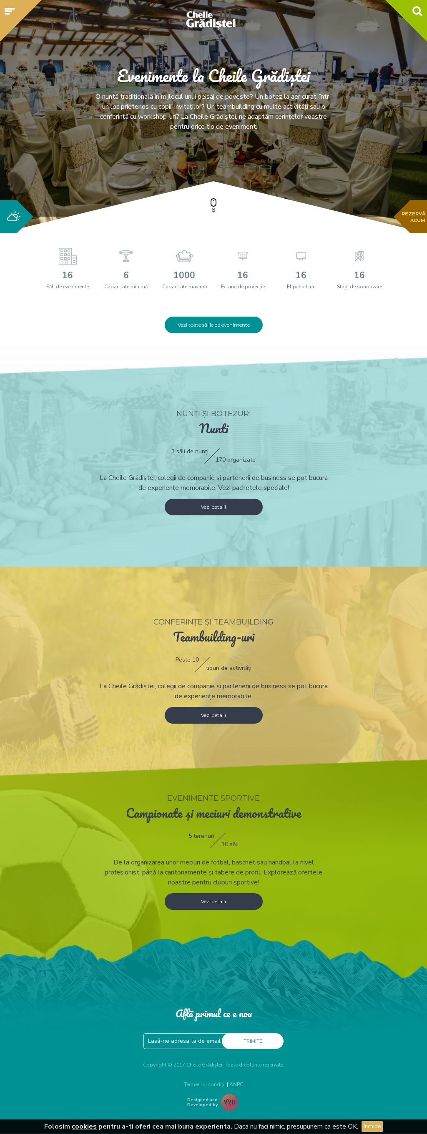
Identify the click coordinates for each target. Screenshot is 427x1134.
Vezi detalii (213, 507)
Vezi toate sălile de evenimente (214, 325)
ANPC (236, 1084)
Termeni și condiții (205, 1084)
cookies (84, 1126)
